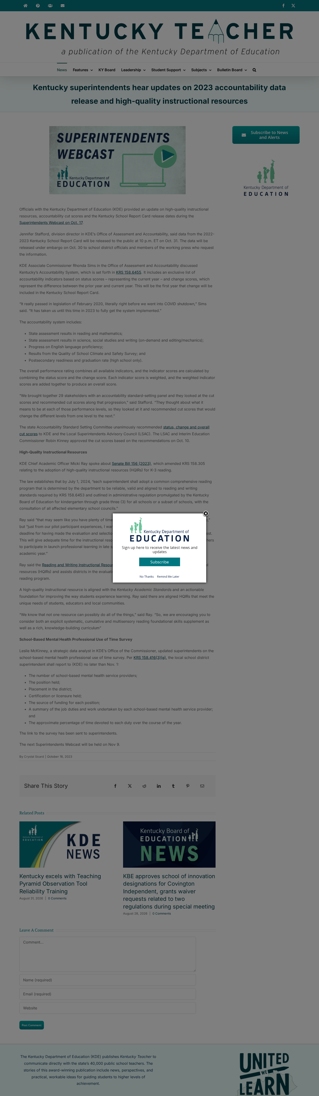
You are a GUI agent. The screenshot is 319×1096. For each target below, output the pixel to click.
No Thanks (147, 577)
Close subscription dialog (205, 513)
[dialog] (159, 548)
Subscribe (159, 562)
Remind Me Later (168, 577)
